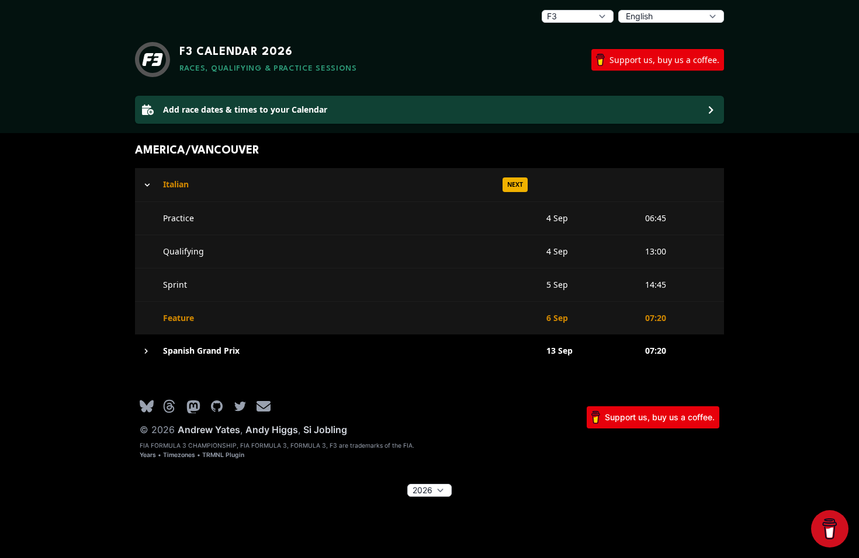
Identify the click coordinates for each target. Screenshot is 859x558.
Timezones (179, 455)
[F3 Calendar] (152, 59)
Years (148, 455)
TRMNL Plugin (223, 455)
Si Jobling (325, 429)
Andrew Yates (209, 429)
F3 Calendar (235, 52)
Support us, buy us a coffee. (664, 59)
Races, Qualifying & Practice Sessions (268, 68)
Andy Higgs (271, 429)
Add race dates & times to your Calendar (245, 109)
